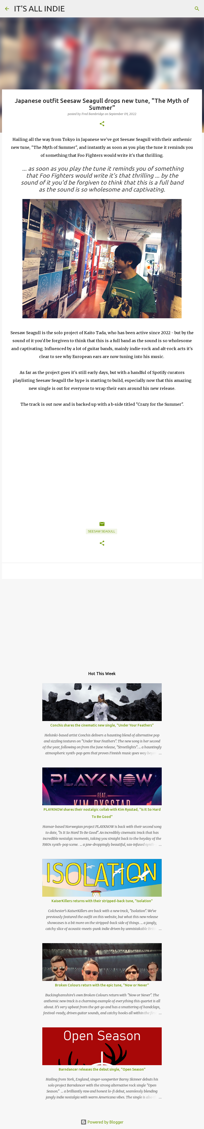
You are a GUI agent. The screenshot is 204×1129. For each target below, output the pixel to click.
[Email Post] (102, 526)
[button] (102, 124)
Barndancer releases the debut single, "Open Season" (102, 1069)
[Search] (197, 9)
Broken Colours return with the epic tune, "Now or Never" (102, 985)
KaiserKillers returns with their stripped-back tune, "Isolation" (102, 901)
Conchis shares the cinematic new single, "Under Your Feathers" (102, 725)
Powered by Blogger (105, 1122)
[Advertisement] (102, 621)
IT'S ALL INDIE (39, 8)
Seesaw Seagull (101, 531)
